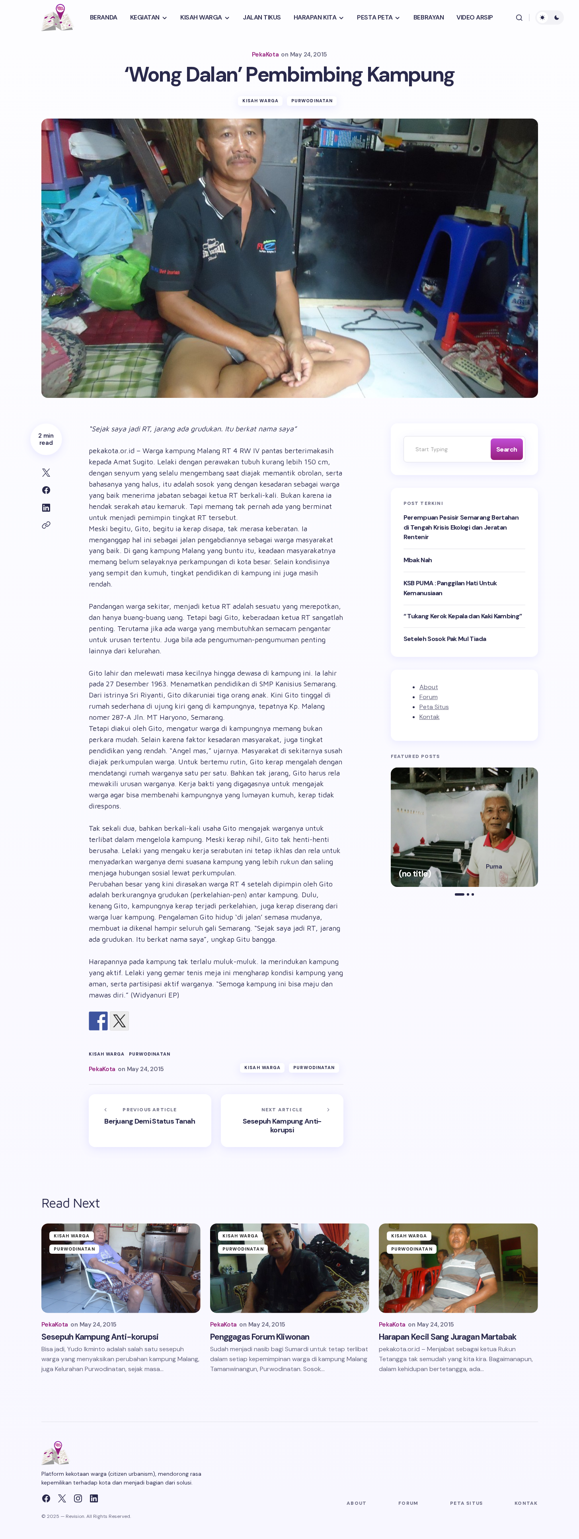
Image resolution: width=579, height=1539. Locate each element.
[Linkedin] (94, 1498)
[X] (62, 1498)
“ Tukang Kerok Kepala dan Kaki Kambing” (463, 616)
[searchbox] (445, 449)
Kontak (429, 717)
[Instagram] (78, 1498)
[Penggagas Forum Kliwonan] (289, 1268)
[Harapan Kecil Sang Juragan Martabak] (458, 1268)
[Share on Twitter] (119, 1021)
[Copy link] (46, 525)
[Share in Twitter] (46, 472)
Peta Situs (434, 707)
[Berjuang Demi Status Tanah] (150, 1120)
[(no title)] (464, 827)
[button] (519, 17)
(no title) (415, 874)
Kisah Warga (260, 100)
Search (506, 449)
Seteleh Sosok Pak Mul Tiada (445, 639)
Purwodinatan (312, 100)
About (428, 687)
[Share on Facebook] (46, 490)
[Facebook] (46, 1498)
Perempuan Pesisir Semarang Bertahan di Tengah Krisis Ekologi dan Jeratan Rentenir (461, 527)
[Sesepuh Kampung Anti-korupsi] (282, 1120)
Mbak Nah (418, 560)
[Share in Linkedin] (46, 507)
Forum (428, 697)
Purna (494, 867)
